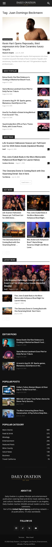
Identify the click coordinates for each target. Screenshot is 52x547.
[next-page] (7, 252)
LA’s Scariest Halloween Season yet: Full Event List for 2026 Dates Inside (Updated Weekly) (24, 283)
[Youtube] (35, 528)
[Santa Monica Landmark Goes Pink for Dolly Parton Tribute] (43, 92)
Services (21, 537)
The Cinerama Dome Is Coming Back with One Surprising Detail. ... (11, 242)
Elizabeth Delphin (8, 53)
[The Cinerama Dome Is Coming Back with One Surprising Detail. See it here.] (13, 230)
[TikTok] (22, 528)
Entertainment (32, 209)
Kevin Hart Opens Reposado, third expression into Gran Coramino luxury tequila (23, 46)
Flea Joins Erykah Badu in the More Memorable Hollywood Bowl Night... (37, 215)
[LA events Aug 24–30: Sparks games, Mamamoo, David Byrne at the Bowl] (43, 103)
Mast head (29, 537)
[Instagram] (16, 528)
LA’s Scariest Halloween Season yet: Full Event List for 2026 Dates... (12, 215)
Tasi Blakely (6, 177)
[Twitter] (29, 528)
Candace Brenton (8, 163)
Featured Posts (7, 39)
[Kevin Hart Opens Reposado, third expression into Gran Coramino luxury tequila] (26, 28)
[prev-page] (3, 252)
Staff (4, 149)
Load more (25, 182)
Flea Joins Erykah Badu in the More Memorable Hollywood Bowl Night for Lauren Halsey (29, 298)
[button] (4, 3)
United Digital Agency (21, 509)
